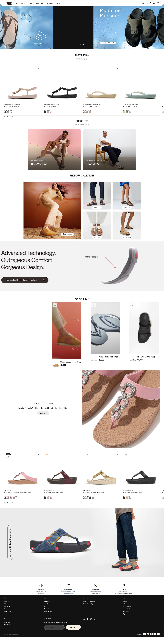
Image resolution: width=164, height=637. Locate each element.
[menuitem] (16, 3)
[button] (43, 413)
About (124, 598)
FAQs (5, 604)
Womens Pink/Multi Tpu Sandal (11, 106)
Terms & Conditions (127, 609)
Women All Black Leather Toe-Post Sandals (132, 492)
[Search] (154, 3)
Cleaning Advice (8, 611)
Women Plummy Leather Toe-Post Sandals (53, 492)
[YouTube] (94, 619)
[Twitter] (87, 619)
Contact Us (6, 601)
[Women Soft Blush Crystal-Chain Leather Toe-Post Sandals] (22, 470)
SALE (58, 3)
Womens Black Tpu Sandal (50, 106)
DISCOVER (50, 3)
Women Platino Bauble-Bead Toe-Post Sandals (93, 492)
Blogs (124, 614)
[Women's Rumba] (127, 195)
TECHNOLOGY (39, 3)
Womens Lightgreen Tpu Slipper (130, 106)
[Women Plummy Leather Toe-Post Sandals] (62, 470)
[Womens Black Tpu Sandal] (62, 84)
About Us (125, 601)
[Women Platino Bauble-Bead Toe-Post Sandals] (101, 470)
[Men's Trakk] (97, 195)
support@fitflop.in (128, 593)
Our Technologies (127, 606)
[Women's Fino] (97, 225)
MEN (30, 3)
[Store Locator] (150, 3)
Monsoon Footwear (48, 609)
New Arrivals (47, 601)
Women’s (46, 604)
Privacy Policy (126, 611)
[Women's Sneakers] (52, 210)
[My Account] (147, 3)
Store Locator (7, 609)
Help (5, 598)
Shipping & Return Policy (89, 601)
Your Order (86, 598)
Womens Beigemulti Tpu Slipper (90, 106)
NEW (16, 3)
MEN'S (86, 59)
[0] (157, 3)
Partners (6, 619)
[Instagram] (91, 619)
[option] (66, 334)
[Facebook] (84, 619)
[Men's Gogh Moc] (127, 225)
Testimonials (126, 604)
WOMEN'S (79, 59)
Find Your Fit (7, 606)
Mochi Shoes (7, 625)
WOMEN (23, 3)
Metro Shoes (7, 622)
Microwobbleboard (48, 611)
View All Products (9, 117)
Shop (45, 598)
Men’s (45, 606)
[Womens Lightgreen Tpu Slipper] (141, 84)
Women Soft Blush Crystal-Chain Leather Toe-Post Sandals (17, 492)
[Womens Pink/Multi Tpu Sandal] (22, 84)
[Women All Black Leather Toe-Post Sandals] (141, 470)
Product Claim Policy (88, 604)
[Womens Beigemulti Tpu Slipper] (101, 84)
